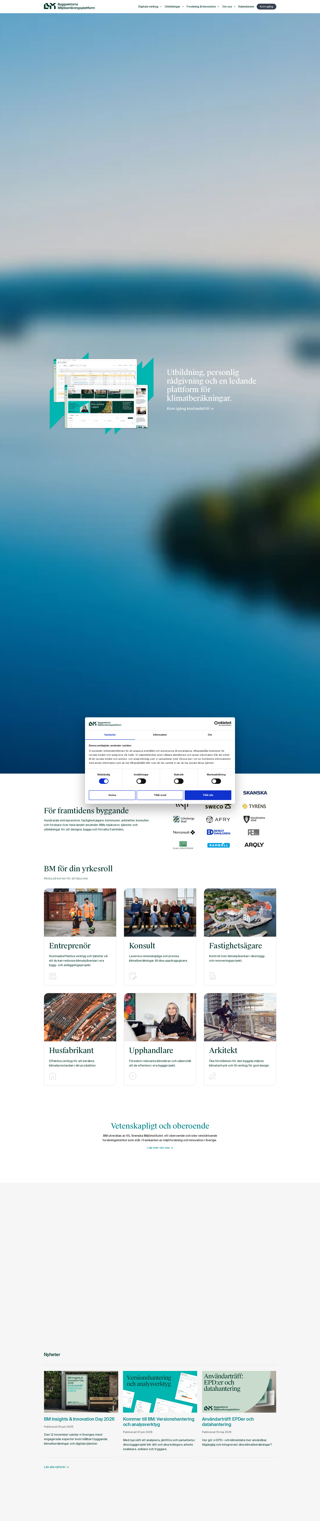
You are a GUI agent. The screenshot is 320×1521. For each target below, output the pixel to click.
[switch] (141, 781)
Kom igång (266, 6)
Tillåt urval (160, 795)
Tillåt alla (208, 795)
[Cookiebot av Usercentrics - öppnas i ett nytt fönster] (216, 723)
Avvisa (112, 795)
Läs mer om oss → (160, 1148)
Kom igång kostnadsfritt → (190, 408)
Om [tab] (210, 734)
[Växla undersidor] (161, 7)
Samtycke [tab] (110, 734)
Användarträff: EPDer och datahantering (228, 1421)
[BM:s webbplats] (69, 6)
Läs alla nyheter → (56, 1467)
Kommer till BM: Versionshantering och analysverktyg (158, 1421)
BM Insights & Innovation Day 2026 (79, 1419)
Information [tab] (160, 734)
